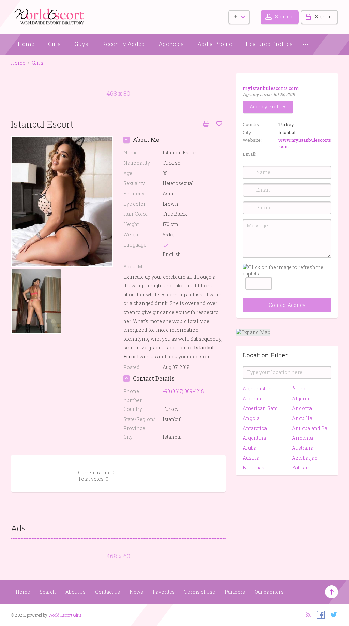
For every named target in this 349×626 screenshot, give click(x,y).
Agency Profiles (268, 106)
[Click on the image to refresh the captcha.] (287, 270)
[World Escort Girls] (50, 16)
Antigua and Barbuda (311, 428)
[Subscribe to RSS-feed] (306, 614)
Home (26, 44)
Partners (235, 591)
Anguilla (302, 418)
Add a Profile (214, 44)
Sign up (283, 16)
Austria (251, 457)
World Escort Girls (65, 615)
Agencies (171, 44)
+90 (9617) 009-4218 (183, 391)
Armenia (302, 438)
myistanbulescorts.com (271, 88)
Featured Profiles (269, 44)
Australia (302, 448)
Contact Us (107, 591)
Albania (252, 398)
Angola (251, 418)
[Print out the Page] (206, 124)
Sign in (323, 16)
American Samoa (262, 408)
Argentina (254, 438)
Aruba (249, 448)
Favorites (164, 591)
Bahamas (253, 467)
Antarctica (255, 428)
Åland (299, 388)
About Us (75, 591)
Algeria (300, 398)
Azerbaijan (305, 457)
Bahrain (301, 467)
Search (48, 591)
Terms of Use (199, 591)
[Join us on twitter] (332, 614)
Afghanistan (257, 388)
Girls (54, 44)
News (136, 591)
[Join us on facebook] (319, 614)
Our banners (269, 591)
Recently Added (123, 44)
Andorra (302, 408)
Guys (81, 44)
